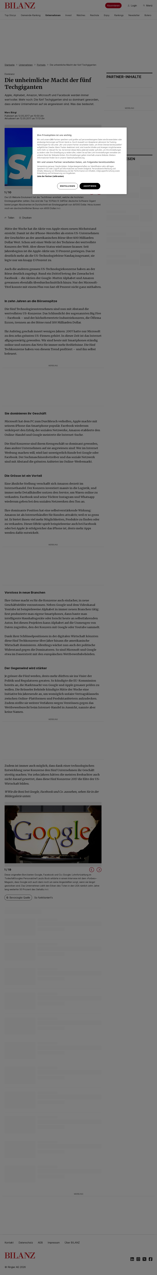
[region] (80, 161)
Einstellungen (67, 186)
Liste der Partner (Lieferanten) (50, 176)
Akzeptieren (90, 186)
